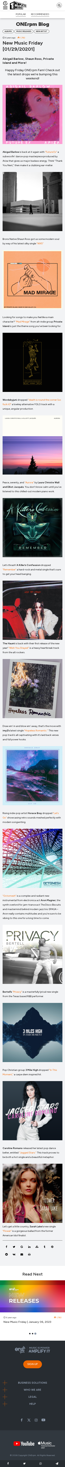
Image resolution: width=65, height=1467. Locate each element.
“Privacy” (17, 991)
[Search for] (59, 5)
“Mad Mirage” (22, 321)
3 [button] (35, 1333)
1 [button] (30, 1334)
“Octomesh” (9, 895)
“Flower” (7, 1231)
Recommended (40, 14)
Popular (21, 14)
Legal (32, 1397)
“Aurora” (29, 482)
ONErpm (32, 1455)
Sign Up (32, 1364)
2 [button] (32, 1333)
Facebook (21, 1420)
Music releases (23, 31)
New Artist (41, 31)
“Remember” (9, 569)
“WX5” (40, 243)
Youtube (43, 1420)
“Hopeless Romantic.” (36, 730)
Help (32, 1404)
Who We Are (32, 1390)
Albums (8, 31)
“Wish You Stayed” (18, 647)
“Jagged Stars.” (27, 1152)
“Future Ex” (51, 152)
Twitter (29, 1420)
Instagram (36, 1420)
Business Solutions (32, 1383)
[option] (32, 1303)
